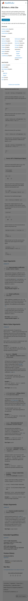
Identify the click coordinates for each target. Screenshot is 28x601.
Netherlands (17, 39)
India (3, 67)
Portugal (17, 45)
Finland (3, 47)
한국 (3, 79)
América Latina (5, 29)
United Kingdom (18, 57)
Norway (16, 41)
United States (5, 33)
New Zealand (5, 69)
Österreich (17, 43)
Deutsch (18, 51)
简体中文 (5, 73)
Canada (3, 31)
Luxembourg (5, 55)
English (17, 53)
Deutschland (4, 43)
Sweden (16, 47)
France (3, 49)
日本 (3, 77)
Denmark (4, 41)
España (3, 45)
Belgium (3, 39)
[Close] (26, 3)
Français (18, 55)
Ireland (3, 51)
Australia (4, 65)
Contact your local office (14, 84)
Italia (3, 53)
